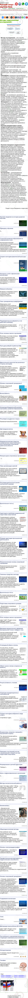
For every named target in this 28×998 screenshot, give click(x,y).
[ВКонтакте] (3, 17)
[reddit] (14, 17)
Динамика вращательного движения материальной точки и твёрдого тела (11, 629)
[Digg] (11, 17)
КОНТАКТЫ (19, 8)
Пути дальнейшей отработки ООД (10, 346)
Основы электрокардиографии (10, 847)
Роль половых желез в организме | (11, 617)
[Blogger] (9, 17)
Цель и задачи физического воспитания (12, 773)
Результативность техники (8, 682)
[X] (7, 17)
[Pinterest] (27, 17)
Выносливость (5, 393)
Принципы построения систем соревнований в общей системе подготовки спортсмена (10, 753)
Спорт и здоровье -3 (6, 976)
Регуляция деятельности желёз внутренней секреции (10, 483)
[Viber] (20, 17)
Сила (1, 916)
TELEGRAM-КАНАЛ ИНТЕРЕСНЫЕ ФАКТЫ (14, 10)
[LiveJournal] (16, 17)
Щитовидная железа (6, 429)
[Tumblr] (18, 17)
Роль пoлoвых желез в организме (10, 333)
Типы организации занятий (8, 466)
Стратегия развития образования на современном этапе (11, 239)
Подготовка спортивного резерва (10, 603)
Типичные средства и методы (9, 574)
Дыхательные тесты (6, 592)
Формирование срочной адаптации (11, 764)
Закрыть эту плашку (13, 997)
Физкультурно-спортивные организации (13, 456)
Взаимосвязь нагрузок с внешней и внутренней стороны (11, 733)
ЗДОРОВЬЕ (11, 8)
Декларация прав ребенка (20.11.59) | (11, 926)
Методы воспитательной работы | (10, 783)
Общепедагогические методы (9, 829)
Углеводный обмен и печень (9, 645)
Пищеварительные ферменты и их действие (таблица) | (11, 321)
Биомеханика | (4, 805)
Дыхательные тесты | (7, 503)
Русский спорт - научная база (7, 6)
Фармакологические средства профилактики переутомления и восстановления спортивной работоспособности (10, 443)
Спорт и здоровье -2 (19, 975)
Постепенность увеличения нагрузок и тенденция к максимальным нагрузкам (12, 937)
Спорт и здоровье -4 (19, 976)
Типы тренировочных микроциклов (11, 301)
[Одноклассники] (5, 17)
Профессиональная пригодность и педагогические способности (11, 859)
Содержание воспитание (8, 898)
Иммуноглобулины (6, 289)
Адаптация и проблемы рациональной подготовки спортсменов (12, 514)
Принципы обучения (6, 228)
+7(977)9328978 (4, 3)
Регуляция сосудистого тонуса (9, 419)
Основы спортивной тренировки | (10, 876)
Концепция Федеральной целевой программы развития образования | (11, 408)
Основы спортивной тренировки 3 (11, 383)
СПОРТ (4, 8)
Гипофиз (3, 960)
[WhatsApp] (22, 17)
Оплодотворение (5, 950)
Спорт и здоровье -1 (6, 975)
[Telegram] (25, 17)
